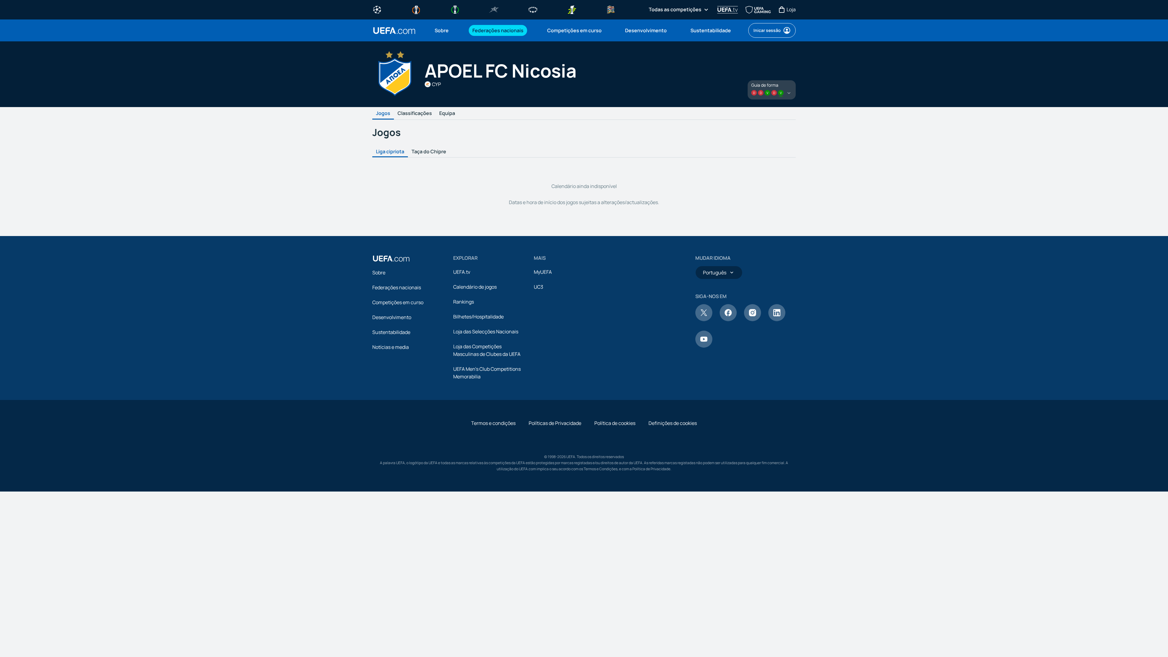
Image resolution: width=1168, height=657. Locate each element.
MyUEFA (543, 272)
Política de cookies (614, 423)
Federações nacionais (396, 287)
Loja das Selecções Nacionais (485, 331)
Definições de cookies (672, 423)
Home (394, 30)
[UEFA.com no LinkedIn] (776, 319)
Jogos (383, 113)
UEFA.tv (461, 272)
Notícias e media (390, 347)
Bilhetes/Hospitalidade (478, 316)
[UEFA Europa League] (416, 9)
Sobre (378, 272)
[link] (442, 30)
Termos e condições (493, 423)
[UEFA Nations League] (611, 9)
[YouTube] (703, 345)
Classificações (415, 113)
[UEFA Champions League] (377, 9)
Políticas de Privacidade (555, 423)
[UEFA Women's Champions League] (533, 9)
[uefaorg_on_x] (703, 319)
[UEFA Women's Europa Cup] (572, 9)
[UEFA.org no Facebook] (728, 319)
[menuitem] (446, 30)
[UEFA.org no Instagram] (752, 319)
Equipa (447, 113)
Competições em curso (397, 302)
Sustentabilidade (391, 332)
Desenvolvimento (391, 317)
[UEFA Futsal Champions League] (494, 9)
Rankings (463, 301)
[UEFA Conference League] (455, 9)
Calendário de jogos (475, 286)
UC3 (538, 286)
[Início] (391, 258)
